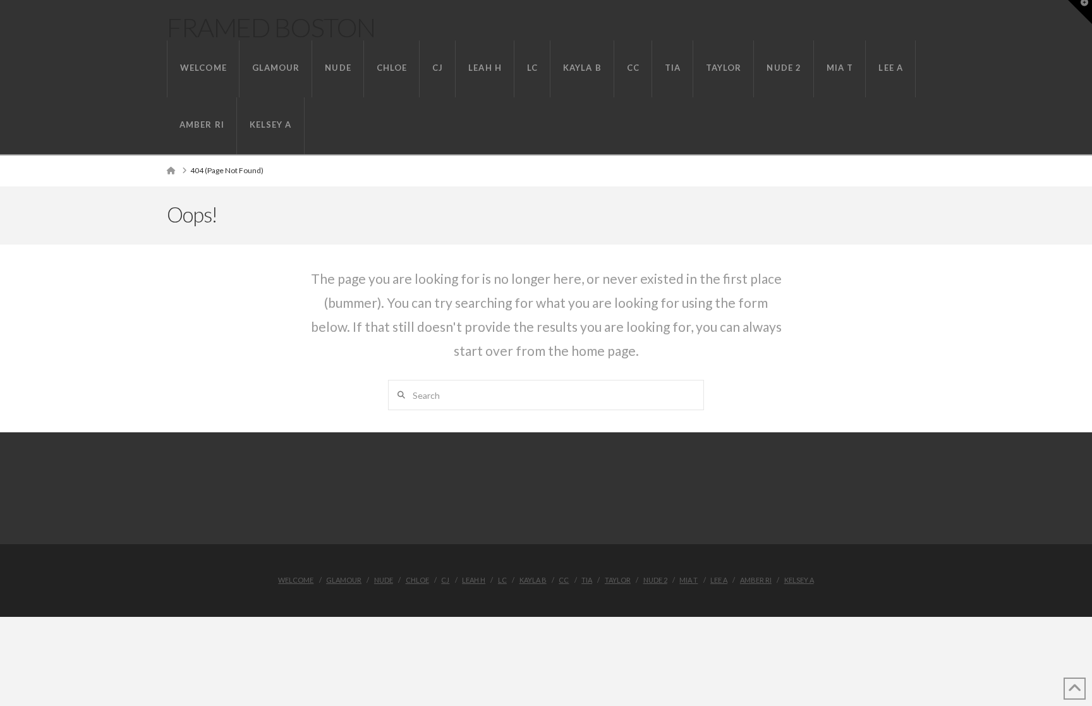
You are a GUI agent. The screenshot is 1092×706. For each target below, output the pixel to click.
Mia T (688, 580)
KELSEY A (799, 580)
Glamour (343, 580)
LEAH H (473, 580)
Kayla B (533, 580)
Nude (383, 580)
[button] (1080, 12)
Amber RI (756, 580)
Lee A (718, 580)
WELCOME (295, 580)
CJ (445, 580)
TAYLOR (618, 580)
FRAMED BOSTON (271, 27)
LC (502, 580)
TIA (586, 580)
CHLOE (417, 580)
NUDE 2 (655, 580)
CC (564, 580)
